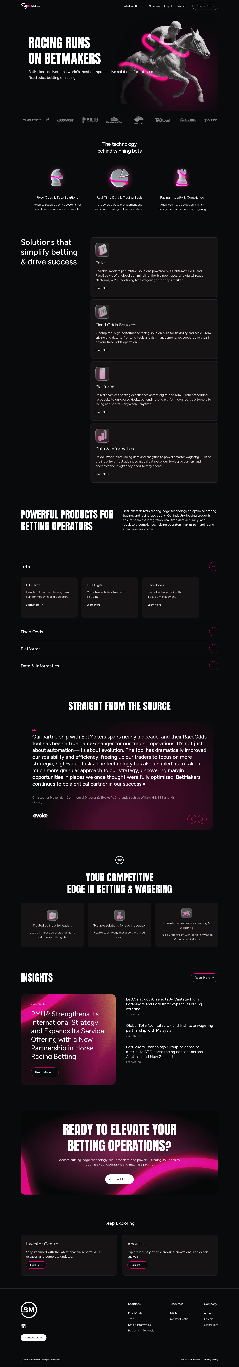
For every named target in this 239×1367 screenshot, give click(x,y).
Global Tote (211, 1325)
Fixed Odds (135, 1313)
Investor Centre (179, 1319)
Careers (208, 1319)
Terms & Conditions (189, 1359)
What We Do (131, 6)
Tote (131, 1319)
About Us (210, 1313)
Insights (168, 6)
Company (154, 6)
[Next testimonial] (202, 819)
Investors (183, 6)
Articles (174, 1313)
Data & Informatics (139, 1325)
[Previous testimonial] (191, 819)
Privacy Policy (211, 1359)
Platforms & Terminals (141, 1330)
